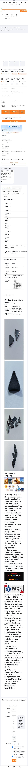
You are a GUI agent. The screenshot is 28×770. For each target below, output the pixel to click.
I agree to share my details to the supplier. (19, 756)
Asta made (4, 129)
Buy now (5, 112)
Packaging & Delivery (15, 193)
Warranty (5, 196)
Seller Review (6, 191)
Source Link (10, 5)
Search (23, 11)
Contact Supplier (14, 121)
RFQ (22, 112)
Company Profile (14, 162)
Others (13, 88)
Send (14, 760)
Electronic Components (16, 27)
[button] (2, 170)
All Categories (5, 18)
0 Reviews (7, 73)
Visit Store (14, 164)
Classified (18, 5)
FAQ (23, 193)
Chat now (14, 112)
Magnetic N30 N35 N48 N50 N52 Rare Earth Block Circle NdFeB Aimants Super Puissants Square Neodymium (6, 176)
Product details (7, 188)
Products (4, 2)
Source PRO (23, 2)
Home (2, 27)
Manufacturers (13, 2)
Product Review (16, 191)
